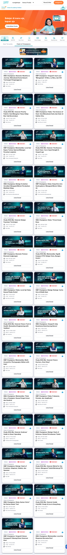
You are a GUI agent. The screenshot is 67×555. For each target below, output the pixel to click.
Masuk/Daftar (47, 2)
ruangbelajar (16, 2)
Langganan (58, 2)
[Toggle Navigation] (33, 2)
